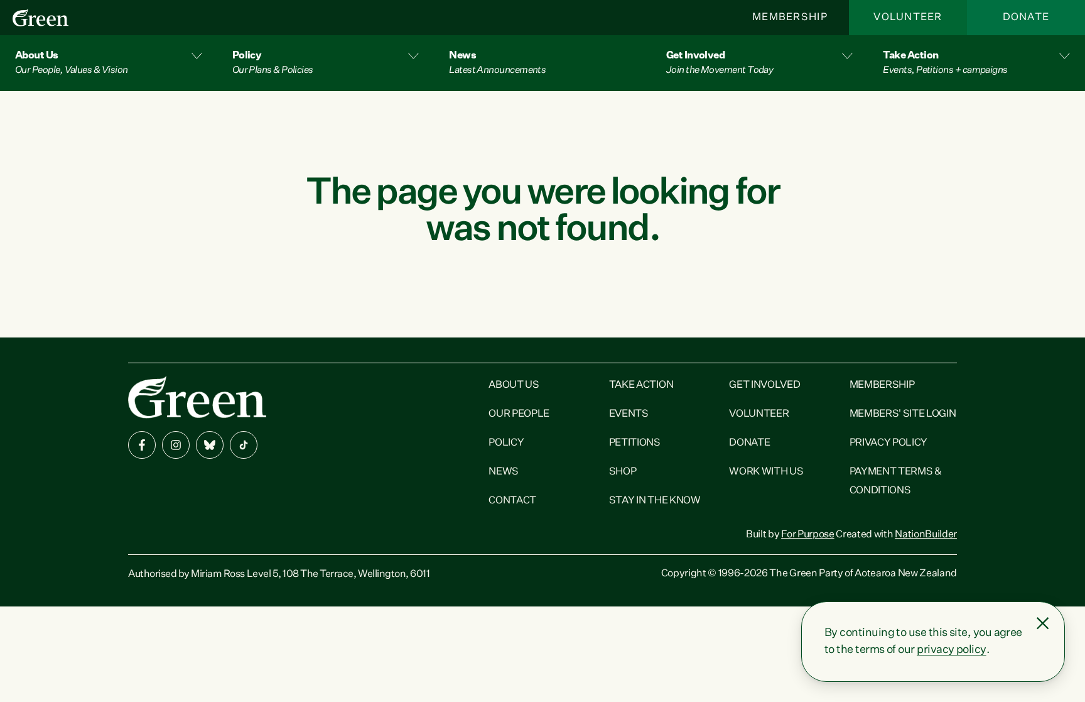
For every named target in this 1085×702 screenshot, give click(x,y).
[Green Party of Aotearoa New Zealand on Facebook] (142, 445)
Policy (506, 443)
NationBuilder (926, 535)
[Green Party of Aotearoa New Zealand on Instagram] (176, 445)
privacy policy (951, 649)
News (504, 472)
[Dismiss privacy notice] (1043, 623)
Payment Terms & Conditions (896, 481)
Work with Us (766, 472)
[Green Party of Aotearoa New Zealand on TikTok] (243, 445)
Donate (1026, 18)
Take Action (641, 385)
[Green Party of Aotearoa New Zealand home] (197, 397)
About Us (514, 385)
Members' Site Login (903, 414)
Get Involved (764, 385)
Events (629, 414)
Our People (519, 414)
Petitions (635, 443)
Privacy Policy (889, 443)
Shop (623, 472)
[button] (108, 63)
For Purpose (807, 535)
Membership (790, 18)
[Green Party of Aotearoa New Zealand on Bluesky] (210, 445)
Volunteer (907, 18)
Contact (512, 501)
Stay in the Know (655, 501)
